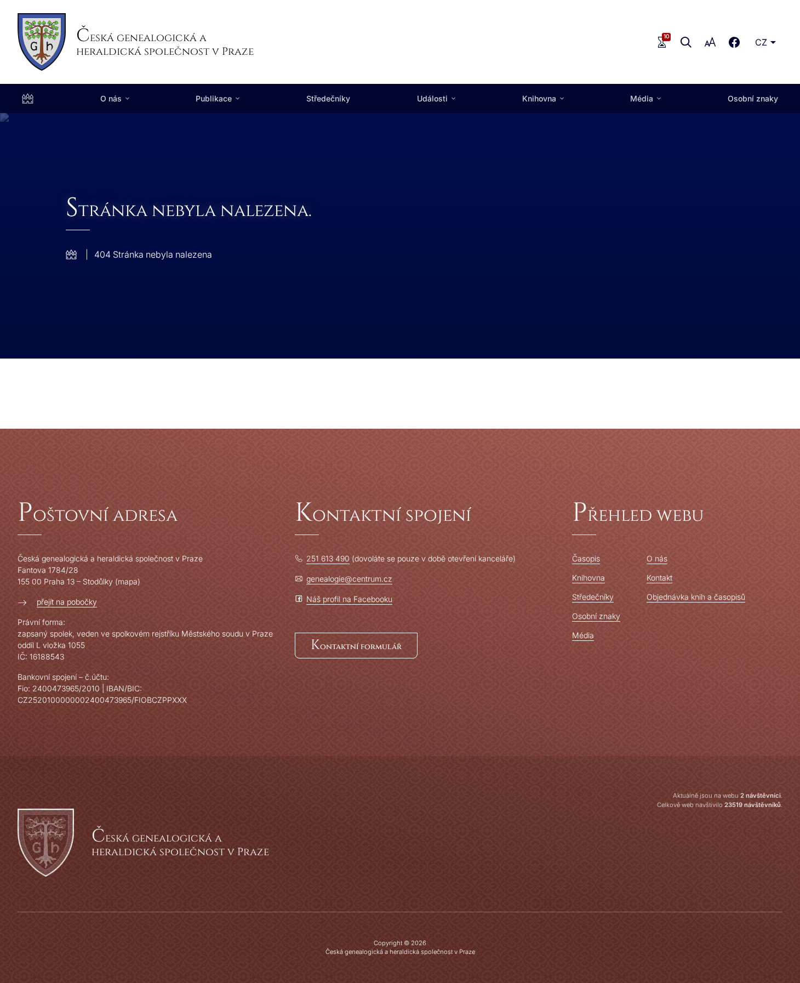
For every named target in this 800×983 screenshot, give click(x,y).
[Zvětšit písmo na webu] (710, 42)
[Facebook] (734, 42)
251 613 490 (328, 558)
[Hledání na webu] (686, 42)
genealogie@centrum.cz (349, 578)
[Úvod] (28, 98)
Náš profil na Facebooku (349, 599)
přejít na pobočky (67, 601)
